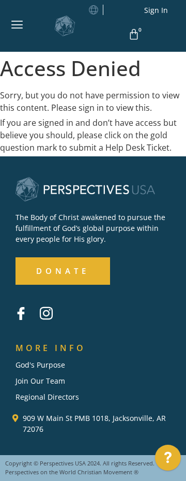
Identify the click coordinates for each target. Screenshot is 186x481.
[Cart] (135, 34)
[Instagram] (46, 313)
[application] (168, 460)
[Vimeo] (71, 305)
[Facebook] (20, 313)
